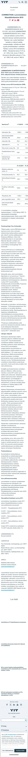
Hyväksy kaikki (20, 750)
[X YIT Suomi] (10, 705)
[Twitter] (13, 20)
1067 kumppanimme (11, 734)
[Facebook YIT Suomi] (7, 705)
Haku (14, 716)
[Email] (18, 20)
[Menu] (26, 2)
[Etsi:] (25, 720)
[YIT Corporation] (14, 705)
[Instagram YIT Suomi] (21, 705)
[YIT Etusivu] (4, 2)
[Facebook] (10, 20)
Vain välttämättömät (7, 750)
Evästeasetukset (14, 754)
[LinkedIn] (15, 20)
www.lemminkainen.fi (7, 566)
